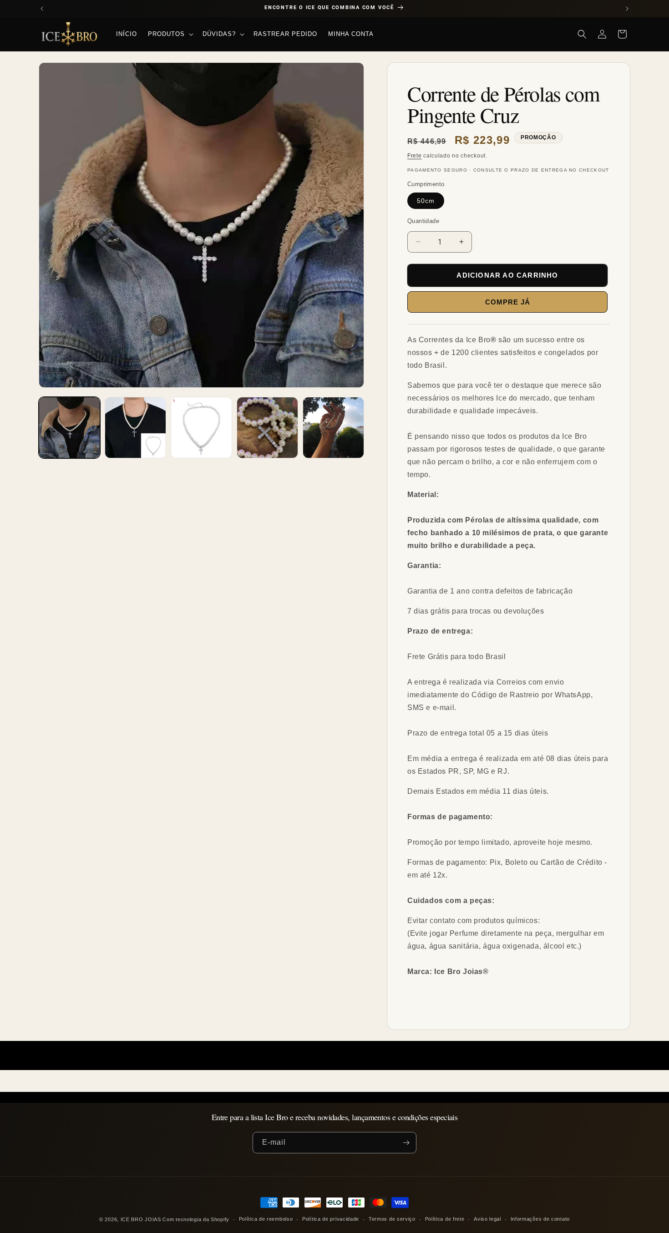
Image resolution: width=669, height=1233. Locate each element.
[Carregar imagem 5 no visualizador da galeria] (333, 427)
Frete (414, 155)
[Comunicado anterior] (42, 8)
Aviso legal (487, 1219)
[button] (169, 34)
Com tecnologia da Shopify (195, 1219)
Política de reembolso (266, 1219)
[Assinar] (406, 1142)
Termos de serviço (392, 1219)
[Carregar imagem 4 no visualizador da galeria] (267, 427)
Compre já (507, 302)
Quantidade (423, 221)
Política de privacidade (330, 1219)
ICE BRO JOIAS (141, 1219)
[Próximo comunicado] (627, 8)
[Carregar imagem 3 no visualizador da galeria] (201, 427)
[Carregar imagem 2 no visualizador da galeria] (135, 427)
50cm (426, 200)
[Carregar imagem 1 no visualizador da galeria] (69, 427)
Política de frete (445, 1219)
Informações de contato (540, 1219)
